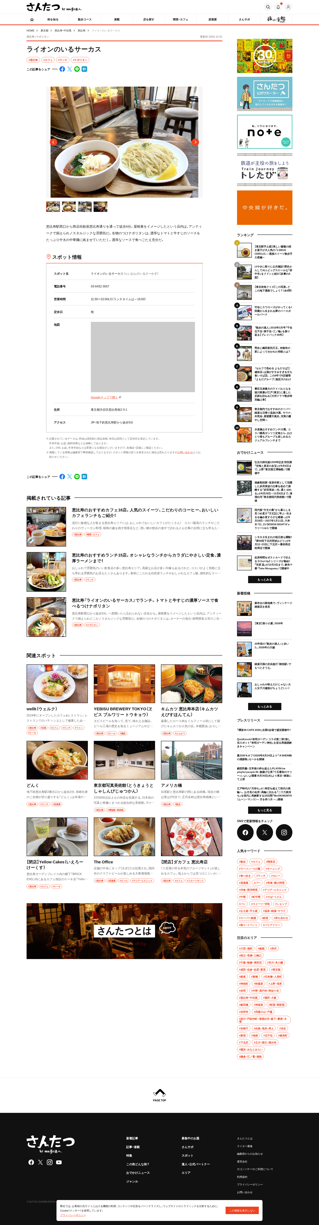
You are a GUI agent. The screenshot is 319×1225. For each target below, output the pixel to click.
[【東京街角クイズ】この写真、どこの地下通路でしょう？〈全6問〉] (264, 291)
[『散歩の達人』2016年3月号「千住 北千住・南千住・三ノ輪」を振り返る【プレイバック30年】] (264, 332)
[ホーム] (32, 19)
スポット (187, 1155)
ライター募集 (245, 1146)
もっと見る (264, 810)
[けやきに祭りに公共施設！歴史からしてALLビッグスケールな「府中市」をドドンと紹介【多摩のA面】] (264, 270)
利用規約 (242, 1177)
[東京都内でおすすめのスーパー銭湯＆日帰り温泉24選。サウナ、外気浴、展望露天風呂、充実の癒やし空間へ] (264, 413)
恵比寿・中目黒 (63, 30)
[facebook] (31, 1162)
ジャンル (132, 1181)
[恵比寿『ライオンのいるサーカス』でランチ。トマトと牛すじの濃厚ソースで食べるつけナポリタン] (124, 617)
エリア (186, 1172)
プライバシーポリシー (250, 1184)
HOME (30, 30)
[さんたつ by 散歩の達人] (54, 7)
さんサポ (187, 1146)
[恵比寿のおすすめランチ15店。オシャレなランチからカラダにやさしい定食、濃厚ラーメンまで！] (124, 572)
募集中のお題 (190, 1138)
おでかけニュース (138, 1172)
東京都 (44, 30)
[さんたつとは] (124, 931)
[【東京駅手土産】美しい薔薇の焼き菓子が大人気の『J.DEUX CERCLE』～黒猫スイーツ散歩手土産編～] (264, 251)
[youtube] (59, 1162)
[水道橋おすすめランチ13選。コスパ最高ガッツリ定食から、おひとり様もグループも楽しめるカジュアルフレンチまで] (264, 433)
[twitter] (40, 1162)
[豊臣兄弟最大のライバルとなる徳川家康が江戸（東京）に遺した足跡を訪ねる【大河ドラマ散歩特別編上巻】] (264, 393)
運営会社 (242, 1161)
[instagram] (49, 1162)
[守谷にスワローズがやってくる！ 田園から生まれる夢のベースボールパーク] (264, 311)
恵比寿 (81, 30)
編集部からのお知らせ (250, 1153)
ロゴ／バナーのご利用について (255, 1169)
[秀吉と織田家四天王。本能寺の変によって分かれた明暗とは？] (264, 352)
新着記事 (132, 1138)
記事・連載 (133, 1146)
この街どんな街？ (137, 1164)
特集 (129, 1155)
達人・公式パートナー (196, 1164)
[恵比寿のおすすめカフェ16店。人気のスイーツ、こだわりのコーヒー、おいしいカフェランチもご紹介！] (124, 527)
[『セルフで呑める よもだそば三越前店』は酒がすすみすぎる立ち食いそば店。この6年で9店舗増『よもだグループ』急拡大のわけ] (264, 372)
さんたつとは (245, 1138)
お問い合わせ (185, 452)
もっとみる (264, 579)
